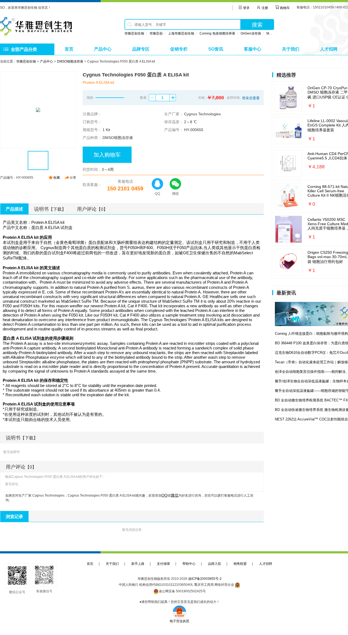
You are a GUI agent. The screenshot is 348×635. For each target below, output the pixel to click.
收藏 (56, 177)
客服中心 (252, 49)
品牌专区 (141, 49)
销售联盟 (240, 564)
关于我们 (290, 49)
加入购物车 (107, 155)
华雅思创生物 (134, 33)
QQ (164, 495)
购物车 (284, 8)
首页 (69, 49)
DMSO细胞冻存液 (70, 61)
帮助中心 (188, 564)
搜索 (257, 25)
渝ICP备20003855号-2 (205, 579)
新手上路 (137, 564)
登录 (246, 8)
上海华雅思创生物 (181, 33)
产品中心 (102, 49)
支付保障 (163, 564)
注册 (264, 8)
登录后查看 (251, 98)
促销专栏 (179, 49)
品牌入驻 (214, 564)
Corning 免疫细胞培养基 (217, 33)
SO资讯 (215, 49)
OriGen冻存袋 (251, 33)
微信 (174, 495)
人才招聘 (328, 49)
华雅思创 (156, 33)
